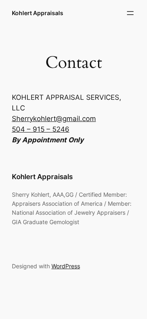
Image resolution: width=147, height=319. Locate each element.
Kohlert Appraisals (37, 12)
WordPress (65, 266)
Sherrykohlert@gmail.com (54, 119)
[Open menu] (130, 13)
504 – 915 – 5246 (40, 129)
